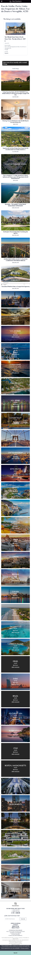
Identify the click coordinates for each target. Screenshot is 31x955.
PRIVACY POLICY (15, 928)
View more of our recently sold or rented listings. (15, 63)
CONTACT (15, 925)
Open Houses (15, 302)
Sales (15, 298)
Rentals (15, 300)
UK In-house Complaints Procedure (15, 942)
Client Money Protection (15, 944)
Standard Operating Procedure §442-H (15, 941)
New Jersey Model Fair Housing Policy (15, 943)
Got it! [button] (15, 953)
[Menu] (2, 1)
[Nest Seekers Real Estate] (15, 1)
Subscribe (23, 919)
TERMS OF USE (15, 926)
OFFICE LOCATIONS (15, 923)
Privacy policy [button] (25, 948)
